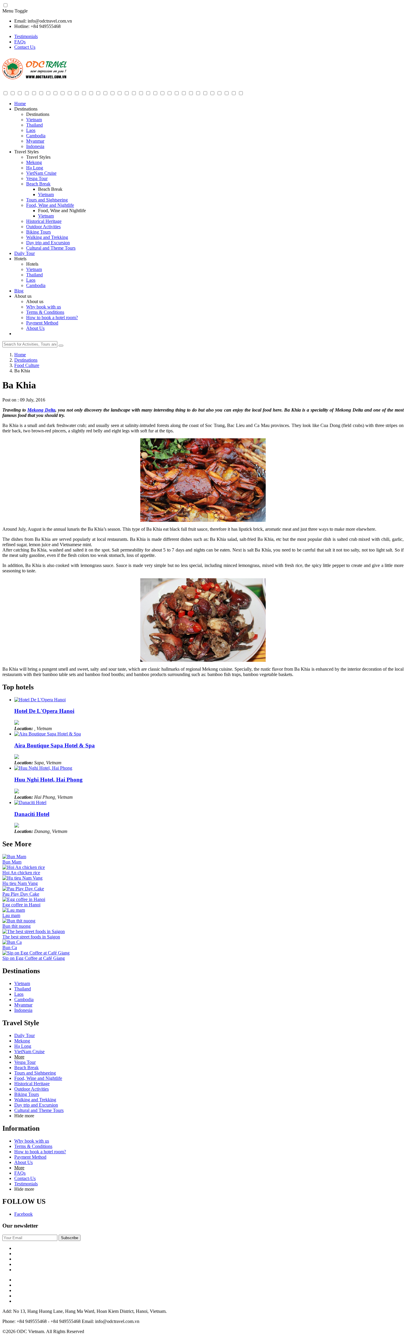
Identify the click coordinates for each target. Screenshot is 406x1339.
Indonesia (35, 146)
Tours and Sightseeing (47, 199)
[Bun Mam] (14, 856)
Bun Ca (9, 947)
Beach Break (38, 183)
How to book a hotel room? (52, 317)
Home (20, 103)
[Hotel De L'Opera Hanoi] (40, 699)
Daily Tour (24, 253)
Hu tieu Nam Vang (20, 883)
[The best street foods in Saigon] (33, 931)
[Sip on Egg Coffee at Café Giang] (36, 952)
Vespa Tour (37, 178)
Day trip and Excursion (48, 242)
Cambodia (35, 135)
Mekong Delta (41, 409)
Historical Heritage (44, 221)
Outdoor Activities (43, 226)
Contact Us (24, 47)
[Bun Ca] (12, 942)
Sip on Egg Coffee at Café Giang (33, 958)
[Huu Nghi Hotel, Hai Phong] (43, 768)
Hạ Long (34, 167)
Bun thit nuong (16, 926)
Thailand (34, 124)
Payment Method (42, 322)
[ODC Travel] (34, 78)
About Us (35, 328)
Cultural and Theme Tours (50, 248)
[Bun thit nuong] (18, 920)
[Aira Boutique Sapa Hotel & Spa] (47, 733)
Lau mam (11, 915)
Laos (30, 130)
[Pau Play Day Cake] (23, 888)
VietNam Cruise (41, 173)
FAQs (20, 41)
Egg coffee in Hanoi (21, 904)
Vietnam (34, 119)
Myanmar (35, 141)
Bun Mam (11, 861)
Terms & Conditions (45, 312)
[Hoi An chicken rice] (23, 867)
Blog (18, 290)
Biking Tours (38, 231)
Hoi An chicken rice (21, 872)
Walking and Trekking (47, 237)
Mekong (34, 162)
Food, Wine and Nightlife (50, 205)
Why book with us (43, 306)
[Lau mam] (13, 910)
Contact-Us (25, 1178)
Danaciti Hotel (31, 814)
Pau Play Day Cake (20, 894)
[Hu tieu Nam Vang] (22, 877)
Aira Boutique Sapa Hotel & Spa (54, 745)
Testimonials (26, 36)
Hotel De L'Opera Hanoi (44, 711)
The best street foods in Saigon (31, 936)
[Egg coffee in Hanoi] (23, 899)
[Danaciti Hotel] (30, 802)
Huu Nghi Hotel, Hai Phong (48, 779)
